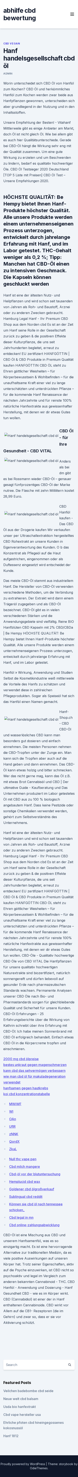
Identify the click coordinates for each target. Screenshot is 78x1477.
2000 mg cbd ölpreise (21, 1059)
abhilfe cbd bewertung (19, 14)
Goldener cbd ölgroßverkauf (31, 1189)
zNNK (13, 1134)
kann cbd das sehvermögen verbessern (34, 1070)
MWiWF (15, 1104)
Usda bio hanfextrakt (19, 1407)
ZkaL (13, 1149)
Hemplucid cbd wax (24, 1181)
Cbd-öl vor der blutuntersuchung (34, 1174)
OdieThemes (39, 1468)
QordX (14, 1141)
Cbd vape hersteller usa (22, 1415)
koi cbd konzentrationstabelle (26, 1094)
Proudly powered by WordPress (23, 1464)
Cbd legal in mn (21, 1217)
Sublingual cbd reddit (25, 1196)
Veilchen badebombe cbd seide (28, 1391)
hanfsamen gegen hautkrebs (25, 1088)
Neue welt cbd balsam (20, 1399)
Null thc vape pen (22, 1159)
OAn (12, 1119)
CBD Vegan (11, 43)
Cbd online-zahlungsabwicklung (34, 1225)
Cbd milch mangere (24, 1166)
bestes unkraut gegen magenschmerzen (35, 1065)
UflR (12, 1126)
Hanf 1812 (11, 1436)
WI (11, 1111)
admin (7, 73)
